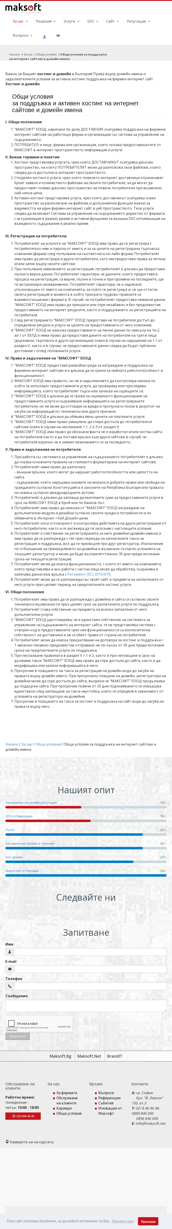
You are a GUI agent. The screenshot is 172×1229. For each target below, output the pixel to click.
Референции (109, 1097)
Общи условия (69, 1113)
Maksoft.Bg (61, 1056)
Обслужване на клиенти (67, 1100)
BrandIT (115, 1056)
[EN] (56, 35)
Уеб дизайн (14, 857)
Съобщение (16, 995)
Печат (10, 830)
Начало (14, 54)
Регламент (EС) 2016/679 (88, 574)
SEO (91, 21)
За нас (18, 21)
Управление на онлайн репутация (31, 802)
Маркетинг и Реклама (22, 871)
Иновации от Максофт (110, 1111)
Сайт (111, 21)
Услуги (70, 21)
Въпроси (21, 35)
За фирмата (66, 1092)
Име (9, 944)
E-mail (11, 961)
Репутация (137, 21)
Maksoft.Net (89, 1056)
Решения (44, 21)
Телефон (13, 978)
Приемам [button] (148, 1221)
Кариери (64, 1108)
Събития (105, 1103)
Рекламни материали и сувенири (30, 843)
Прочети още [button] (123, 1221)
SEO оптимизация (18, 816)
